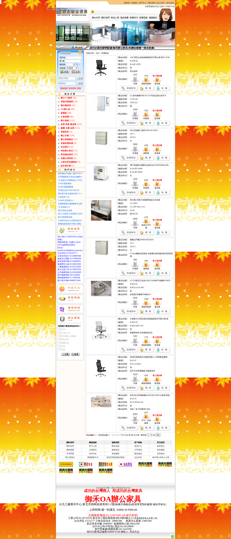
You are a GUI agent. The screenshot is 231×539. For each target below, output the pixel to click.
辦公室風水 (70, 457)
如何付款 (93, 453)
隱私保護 (115, 446)
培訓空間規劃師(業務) (115, 457)
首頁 (97, 53)
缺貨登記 (161, 446)
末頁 (126, 435)
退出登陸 (170, 3)
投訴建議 (161, 450)
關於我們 (70, 446)
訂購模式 (93, 450)
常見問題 (70, 453)
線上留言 (161, 3)
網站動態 (70, 450)
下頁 (122, 435)
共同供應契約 (66, 464)
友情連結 (161, 453)
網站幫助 (152, 3)
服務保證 (115, 450)
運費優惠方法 (93, 457)
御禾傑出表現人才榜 (161, 457)
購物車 (127, 3)
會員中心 (138, 446)
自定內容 (138, 457)
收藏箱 (134, 3)
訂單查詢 (138, 450)
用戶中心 (142, 3)
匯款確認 (138, 453)
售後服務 (115, 453)
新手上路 (93, 446)
